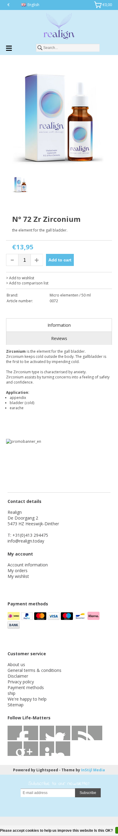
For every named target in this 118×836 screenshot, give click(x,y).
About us (16, 664)
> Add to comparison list (27, 283)
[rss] (47, 733)
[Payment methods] (14, 618)
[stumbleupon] (15, 748)
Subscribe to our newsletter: (59, 784)
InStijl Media (93, 770)
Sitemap (16, 705)
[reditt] (31, 748)
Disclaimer (18, 676)
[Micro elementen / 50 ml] (30, 211)
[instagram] (47, 748)
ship (11, 693)
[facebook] (15, 733)
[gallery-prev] (9, 185)
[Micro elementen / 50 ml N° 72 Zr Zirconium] (59, 118)
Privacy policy (21, 682)
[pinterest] (95, 733)
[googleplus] (63, 733)
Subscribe (88, 793)
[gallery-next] (109, 185)
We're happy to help (27, 699)
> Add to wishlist (20, 277)
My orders (18, 570)
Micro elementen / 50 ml (70, 295)
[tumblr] (63, 748)
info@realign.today (26, 541)
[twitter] (31, 733)
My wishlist (18, 576)
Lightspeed (47, 770)
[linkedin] (79, 733)
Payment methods (26, 687)
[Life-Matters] (59, 27)
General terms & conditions (34, 670)
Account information (28, 565)
